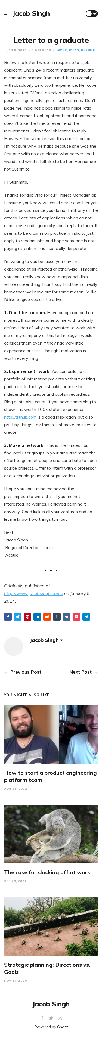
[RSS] (60, 1018)
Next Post (81, 672)
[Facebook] (42, 1018)
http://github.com (20, 417)
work (62, 50)
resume (88, 50)
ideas (74, 50)
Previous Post (25, 672)
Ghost (62, 1026)
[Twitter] (51, 1018)
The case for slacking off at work (47, 872)
